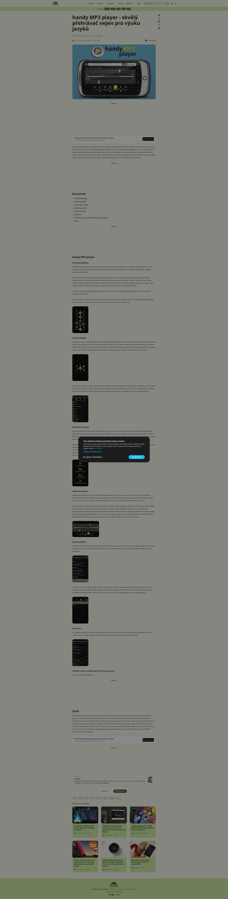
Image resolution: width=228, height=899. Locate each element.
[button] (114, 452)
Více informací (98, 448)
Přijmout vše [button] (136, 457)
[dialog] (114, 449)
